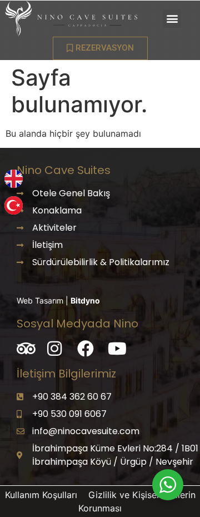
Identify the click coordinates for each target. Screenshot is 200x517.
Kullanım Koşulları (42, 494)
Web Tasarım (41, 300)
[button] (172, 18)
